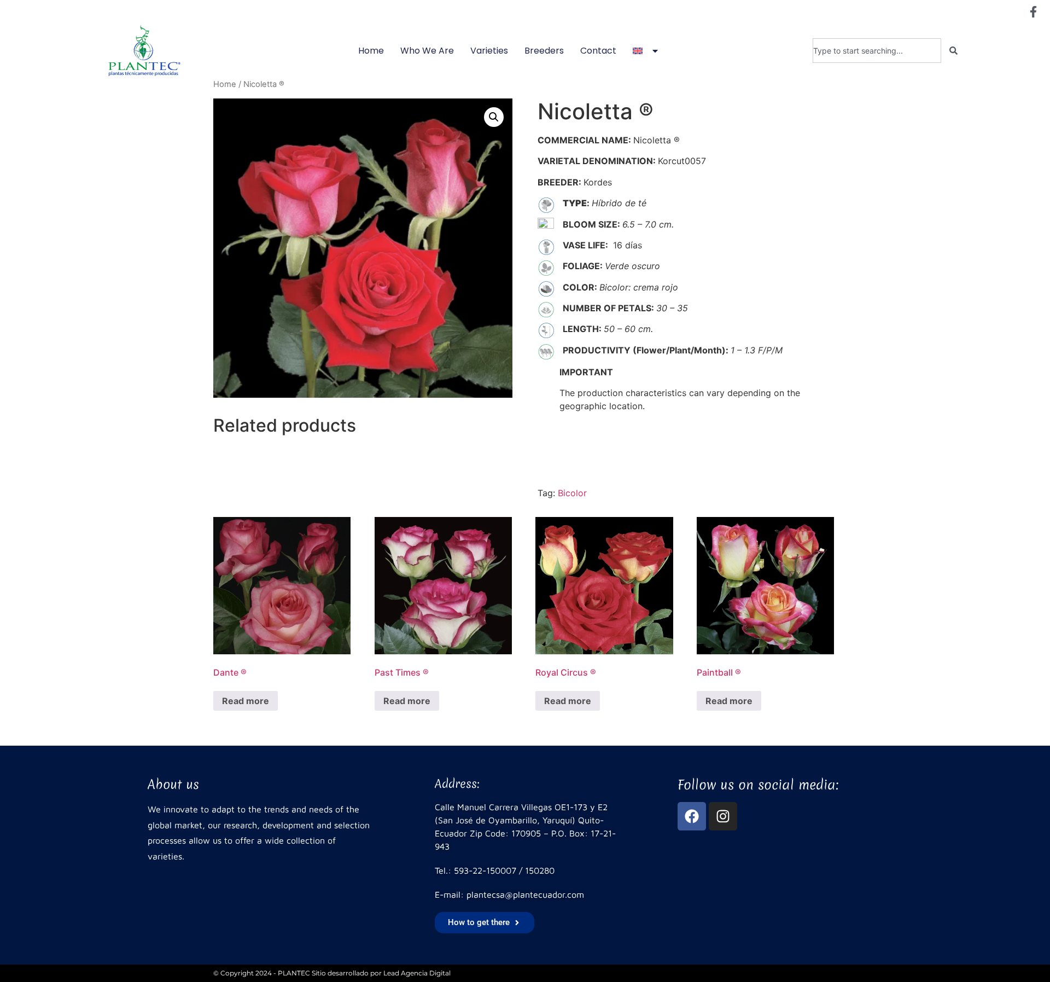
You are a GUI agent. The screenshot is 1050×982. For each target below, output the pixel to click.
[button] (494, 117)
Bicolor (572, 492)
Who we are (427, 50)
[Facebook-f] (1033, 11)
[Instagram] (723, 816)
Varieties (489, 50)
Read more (245, 700)
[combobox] (877, 50)
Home (371, 50)
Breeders (544, 50)
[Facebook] (692, 816)
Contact (598, 50)
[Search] (953, 50)
